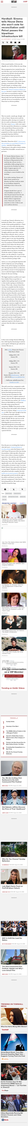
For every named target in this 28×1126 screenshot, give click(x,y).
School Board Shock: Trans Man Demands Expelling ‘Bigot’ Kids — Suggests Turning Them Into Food (13, 1054)
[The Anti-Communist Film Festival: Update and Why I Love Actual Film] (14, 957)
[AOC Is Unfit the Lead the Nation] (14, 928)
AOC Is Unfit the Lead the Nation (12, 939)
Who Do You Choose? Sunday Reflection (13, 860)
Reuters (13, 124)
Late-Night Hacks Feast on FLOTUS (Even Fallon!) (12, 887)
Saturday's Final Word (12, 726)
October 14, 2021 (14, 382)
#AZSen (10, 350)
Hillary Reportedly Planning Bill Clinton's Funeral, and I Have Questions (12, 1115)
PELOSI (4, 499)
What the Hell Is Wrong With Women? (14, 1027)
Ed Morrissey (5, 865)
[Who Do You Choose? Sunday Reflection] (14, 849)
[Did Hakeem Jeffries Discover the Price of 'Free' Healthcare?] (14, 797)
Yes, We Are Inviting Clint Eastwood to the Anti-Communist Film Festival (12, 780)
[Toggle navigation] (2, 1)
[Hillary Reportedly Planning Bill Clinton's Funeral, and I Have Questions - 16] (14, 1103)
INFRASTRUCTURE (13, 496)
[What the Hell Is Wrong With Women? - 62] (14, 1016)
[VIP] (25, 1)
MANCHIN (22, 496)
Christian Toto (6, 892)
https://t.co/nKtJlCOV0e (18, 377)
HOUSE (4, 496)
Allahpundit (6, 39)
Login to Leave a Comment (14, 676)
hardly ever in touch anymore (10, 473)
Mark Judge (5, 785)
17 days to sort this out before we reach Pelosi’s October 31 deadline (14, 143)
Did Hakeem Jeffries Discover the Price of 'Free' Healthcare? (13, 808)
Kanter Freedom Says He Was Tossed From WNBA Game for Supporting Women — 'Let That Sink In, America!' (13, 1084)
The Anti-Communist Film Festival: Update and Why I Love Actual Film (12, 968)
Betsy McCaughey (7, 944)
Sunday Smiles (10, 721)
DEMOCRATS (17, 493)
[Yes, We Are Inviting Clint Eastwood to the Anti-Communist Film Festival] (14, 768)
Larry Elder (5, 813)
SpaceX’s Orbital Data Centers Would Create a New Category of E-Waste (15, 737)
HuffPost (23, 400)
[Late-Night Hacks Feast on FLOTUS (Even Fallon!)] (14, 876)
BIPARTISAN (9, 493)
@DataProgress (15, 375)
